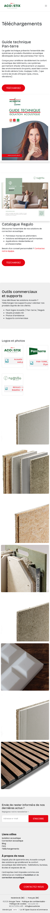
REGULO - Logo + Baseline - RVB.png (21, 388)
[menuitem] (18, 897)
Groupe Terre (14, 901)
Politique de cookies (18, 904)
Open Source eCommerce (36, 909)
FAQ (4, 846)
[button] (38, 818)
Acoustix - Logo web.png (21, 360)
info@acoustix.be (32, 906)
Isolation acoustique (11, 838)
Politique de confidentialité (33, 901)
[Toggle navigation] (46, 5)
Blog (4, 843)
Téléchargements (10, 848)
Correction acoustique (12, 840)
